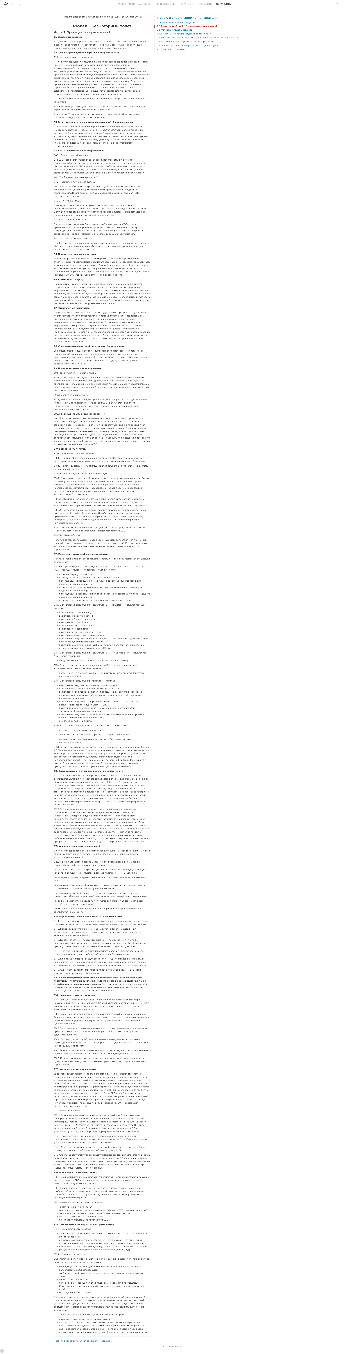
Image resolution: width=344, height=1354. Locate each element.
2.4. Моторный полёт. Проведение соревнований (184, 33)
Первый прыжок (166, 4)
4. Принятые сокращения (171, 49)
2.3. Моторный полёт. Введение (174, 30)
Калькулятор (126, 4)
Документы (223, 4)
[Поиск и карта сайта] (338, 4)
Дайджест (145, 4)
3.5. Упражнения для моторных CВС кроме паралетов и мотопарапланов (198, 37)
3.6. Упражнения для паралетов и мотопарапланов (185, 41)
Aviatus (12, 4)
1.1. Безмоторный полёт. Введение (176, 22)
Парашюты (205, 4)
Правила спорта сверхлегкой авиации (187, 18)
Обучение (187, 4)
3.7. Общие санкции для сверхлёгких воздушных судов (187, 45)
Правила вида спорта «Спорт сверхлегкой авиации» (83, 1341)
